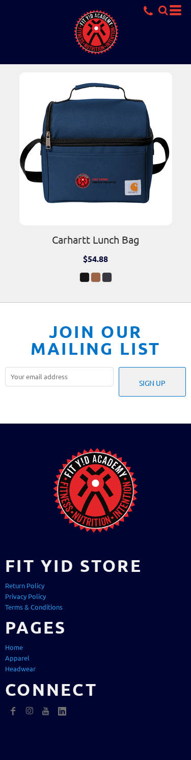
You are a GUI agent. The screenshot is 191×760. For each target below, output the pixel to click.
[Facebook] (13, 711)
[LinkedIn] (62, 711)
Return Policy (24, 585)
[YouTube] (46, 711)
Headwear (20, 668)
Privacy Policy (25, 596)
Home (14, 647)
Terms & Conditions (34, 606)
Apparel (17, 657)
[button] (163, 10)
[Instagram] (29, 711)
